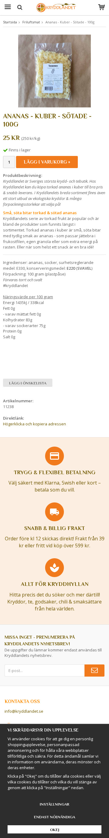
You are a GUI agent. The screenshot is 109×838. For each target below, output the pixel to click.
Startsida (10, 22)
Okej (54, 829)
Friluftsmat (31, 22)
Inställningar (54, 804)
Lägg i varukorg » (47, 162)
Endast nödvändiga (54, 817)
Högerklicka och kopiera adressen (34, 424)
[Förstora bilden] (54, 70)
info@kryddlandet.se (24, 711)
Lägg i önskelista (27, 383)
